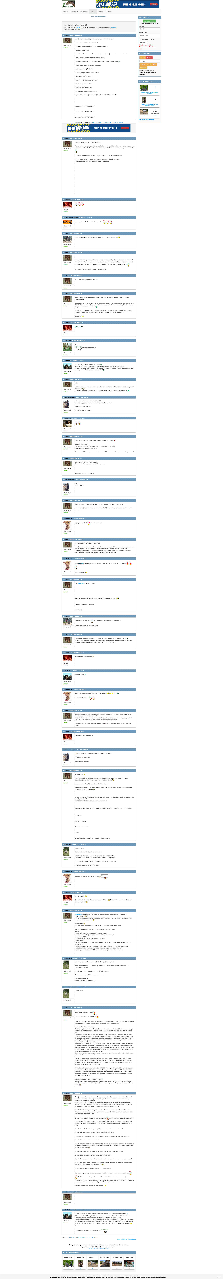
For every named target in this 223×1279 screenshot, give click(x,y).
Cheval (65, 11)
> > (122, 122)
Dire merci (65, 47)
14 (117, 122)
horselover (68, 340)
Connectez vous (104, 1249)
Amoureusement (70, 397)
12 (112, 122)
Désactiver (150, 71)
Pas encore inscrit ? (149, 21)
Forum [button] (93, 11)
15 (120, 122)
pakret (78, 27)
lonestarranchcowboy (71, 217)
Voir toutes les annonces (146, 120)
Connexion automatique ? (148, 39)
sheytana (67, 199)
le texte (143, 57)
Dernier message (144, 73)
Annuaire (100, 11)
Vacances (108, 11)
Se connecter (84, 11)
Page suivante (132, 1239)
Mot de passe (143, 33)
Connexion (143, 42)
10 (107, 122)
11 (110, 122)
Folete (67, 233)
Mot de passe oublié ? (146, 45)
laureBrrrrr (68, 418)
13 (115, 122)
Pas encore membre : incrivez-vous (148, 48)
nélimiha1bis (68, 518)
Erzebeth (113, 27)
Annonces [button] (74, 11)
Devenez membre (93, 1249)
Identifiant (142, 26)
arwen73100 (68, 844)
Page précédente (122, 1239)
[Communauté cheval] (77, 4)
